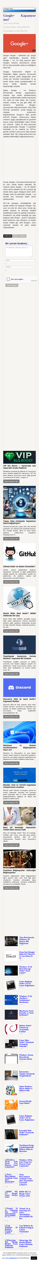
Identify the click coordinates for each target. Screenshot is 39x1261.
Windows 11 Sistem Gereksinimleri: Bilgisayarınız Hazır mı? (19, 747)
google (22, 236)
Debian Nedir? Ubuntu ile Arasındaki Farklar (25, 1028)
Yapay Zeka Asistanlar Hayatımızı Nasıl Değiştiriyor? (19, 522)
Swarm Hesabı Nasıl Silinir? (25, 1102)
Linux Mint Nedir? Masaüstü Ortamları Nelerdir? (26, 1043)
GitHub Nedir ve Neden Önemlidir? (19, 566)
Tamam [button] (34, 1258)
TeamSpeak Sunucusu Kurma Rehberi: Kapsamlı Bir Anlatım (19, 657)
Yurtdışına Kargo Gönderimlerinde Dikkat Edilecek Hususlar (26, 1148)
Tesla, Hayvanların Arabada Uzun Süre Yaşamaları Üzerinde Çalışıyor (26, 1180)
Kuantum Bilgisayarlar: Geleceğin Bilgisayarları (19, 871)
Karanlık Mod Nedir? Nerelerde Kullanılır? (26, 1132)
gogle (15, 236)
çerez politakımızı (11, 1258)
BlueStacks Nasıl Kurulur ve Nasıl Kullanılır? (26, 1013)
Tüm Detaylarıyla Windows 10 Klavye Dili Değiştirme (26, 940)
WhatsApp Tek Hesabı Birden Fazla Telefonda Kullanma (25, 1243)
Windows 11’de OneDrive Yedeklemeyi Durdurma (25, 999)
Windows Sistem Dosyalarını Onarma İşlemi (26, 1057)
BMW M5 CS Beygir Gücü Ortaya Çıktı (25, 1194)
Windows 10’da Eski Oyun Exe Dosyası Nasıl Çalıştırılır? (25, 1163)
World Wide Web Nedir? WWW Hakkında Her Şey (19, 614)
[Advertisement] (19, 160)
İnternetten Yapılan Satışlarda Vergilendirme (27, 1074)
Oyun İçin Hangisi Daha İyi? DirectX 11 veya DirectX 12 (27, 955)
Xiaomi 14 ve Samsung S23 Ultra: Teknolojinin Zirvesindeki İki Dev (26, 1213)
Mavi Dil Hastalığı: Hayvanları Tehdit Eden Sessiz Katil (19, 828)
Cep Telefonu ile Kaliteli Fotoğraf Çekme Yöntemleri (26, 1229)
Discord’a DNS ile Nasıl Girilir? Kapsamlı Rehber (19, 700)
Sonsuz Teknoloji (13, 23)
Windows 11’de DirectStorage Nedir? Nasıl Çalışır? (25, 970)
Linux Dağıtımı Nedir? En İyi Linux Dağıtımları (26, 983)
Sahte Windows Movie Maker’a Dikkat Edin (25, 1088)
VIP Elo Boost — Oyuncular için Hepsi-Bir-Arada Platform (19, 467)
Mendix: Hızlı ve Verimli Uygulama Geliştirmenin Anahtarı (19, 786)
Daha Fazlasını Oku (11, 481)
